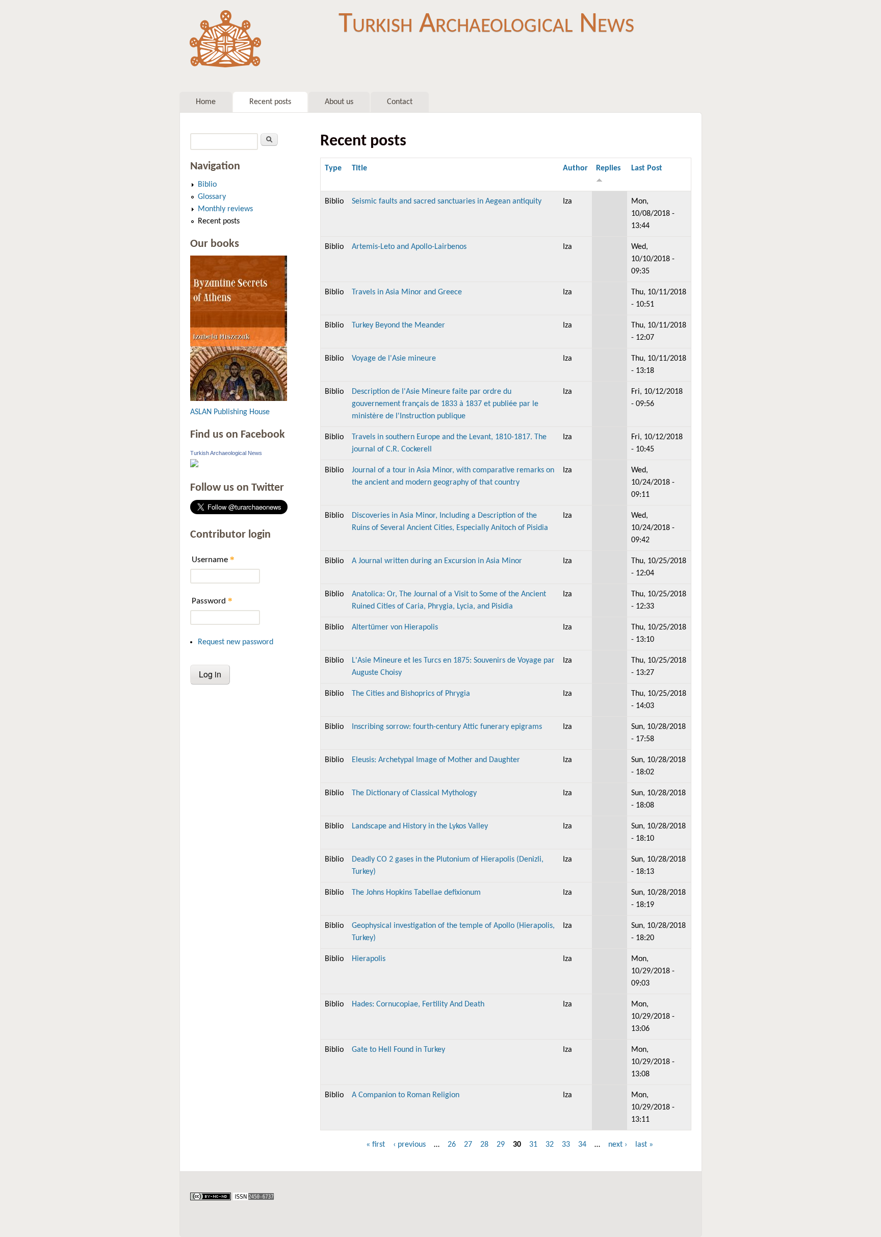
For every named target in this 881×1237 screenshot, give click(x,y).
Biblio (207, 185)
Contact (399, 102)
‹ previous (409, 1145)
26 (452, 1145)
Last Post (646, 168)
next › (617, 1145)
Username (213, 559)
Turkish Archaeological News (486, 24)
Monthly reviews (225, 209)
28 (484, 1145)
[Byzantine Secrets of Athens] (238, 398)
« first (375, 1145)
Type (333, 168)
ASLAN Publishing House (230, 412)
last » (644, 1145)
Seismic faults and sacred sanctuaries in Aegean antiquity (446, 201)
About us (339, 102)
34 (582, 1145)
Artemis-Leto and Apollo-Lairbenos (409, 247)
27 (468, 1145)
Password (212, 600)
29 (501, 1145)
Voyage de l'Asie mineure (394, 359)
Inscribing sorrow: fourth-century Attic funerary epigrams (447, 727)
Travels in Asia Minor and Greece (407, 292)
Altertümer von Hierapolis (395, 627)
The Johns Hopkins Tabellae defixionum (416, 893)
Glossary (212, 197)
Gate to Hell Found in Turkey (398, 1050)
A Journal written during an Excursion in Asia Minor (437, 561)
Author (575, 168)
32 (550, 1145)
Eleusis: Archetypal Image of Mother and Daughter (436, 760)
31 (533, 1145)
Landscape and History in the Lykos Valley (420, 826)
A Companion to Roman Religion (405, 1095)
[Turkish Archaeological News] (194, 465)
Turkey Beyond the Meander (398, 325)
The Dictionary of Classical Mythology (414, 793)
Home (206, 102)
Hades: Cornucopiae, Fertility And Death (418, 1004)
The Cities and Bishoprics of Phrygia (411, 694)
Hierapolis (368, 959)
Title (359, 168)
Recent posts (270, 102)
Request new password (235, 642)
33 (566, 1145)
